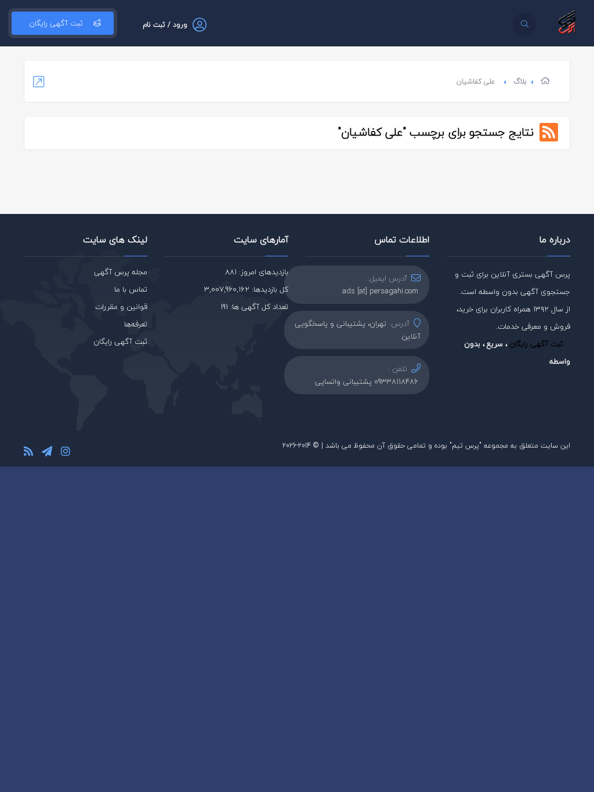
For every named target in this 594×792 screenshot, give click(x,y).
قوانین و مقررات (121, 306)
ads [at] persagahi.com (380, 291)
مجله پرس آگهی (120, 272)
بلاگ (520, 81)
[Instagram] (65, 453)
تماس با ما (130, 289)
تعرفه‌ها (135, 324)
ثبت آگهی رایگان (56, 23)
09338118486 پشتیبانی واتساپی (366, 381)
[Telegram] (47, 453)
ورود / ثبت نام (165, 25)
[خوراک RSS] (28, 453)
